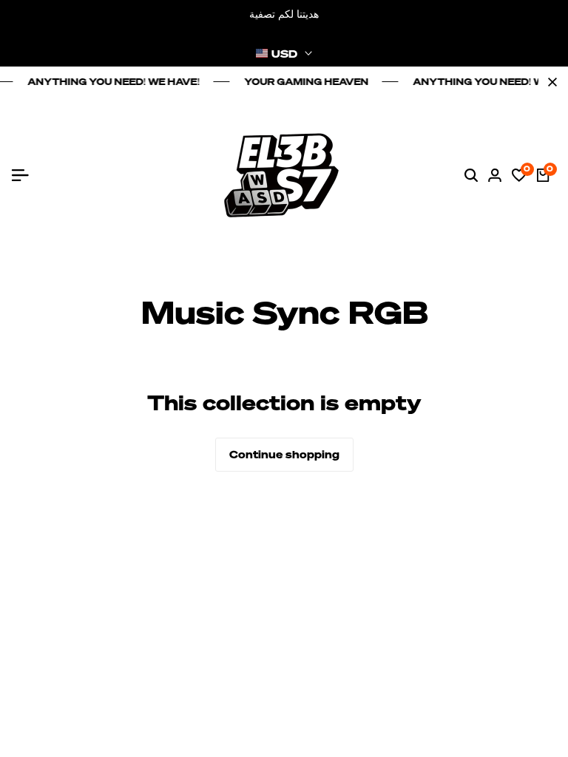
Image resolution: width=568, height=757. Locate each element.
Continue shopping (284, 454)
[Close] (549, 82)
